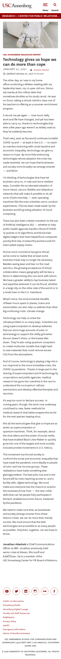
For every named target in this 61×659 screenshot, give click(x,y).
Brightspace (9, 617)
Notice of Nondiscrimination (16, 633)
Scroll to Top (52, 650)
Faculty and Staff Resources (16, 613)
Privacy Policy (9, 621)
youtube (7, 591)
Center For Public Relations (37, 15)
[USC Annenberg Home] (17, 8)
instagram (35, 591)
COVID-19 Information (13, 601)
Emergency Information (14, 629)
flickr (44, 591)
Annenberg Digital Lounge (15, 609)
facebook (54, 591)
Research (8, 15)
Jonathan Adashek (41, 70)
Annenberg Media (11, 605)
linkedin (25, 591)
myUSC (6, 625)
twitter (16, 591)
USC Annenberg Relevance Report (22, 54)
